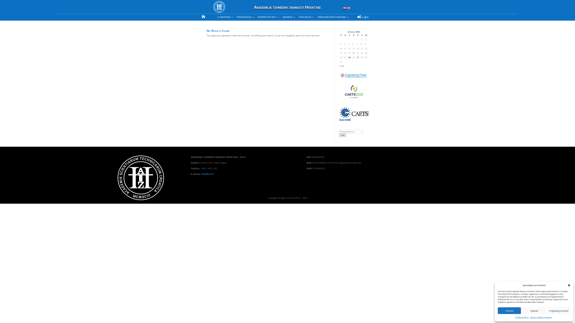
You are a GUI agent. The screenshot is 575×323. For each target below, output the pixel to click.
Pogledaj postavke (559, 310)
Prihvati (509, 310)
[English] (349, 8)
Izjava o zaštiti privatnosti (541, 317)
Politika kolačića (522, 317)
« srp (341, 65)
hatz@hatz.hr (207, 174)
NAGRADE (287, 17)
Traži (342, 135)
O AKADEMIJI (223, 17)
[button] (569, 285)
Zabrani (534, 310)
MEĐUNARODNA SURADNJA (332, 17)
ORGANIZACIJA (244, 17)
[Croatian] (345, 8)
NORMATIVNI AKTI (267, 17)
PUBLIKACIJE (305, 17)
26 (349, 57)
